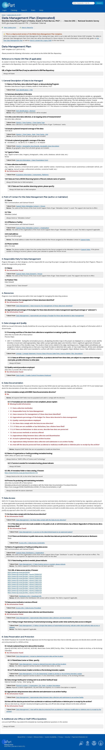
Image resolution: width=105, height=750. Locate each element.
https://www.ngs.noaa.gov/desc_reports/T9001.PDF (25, 580)
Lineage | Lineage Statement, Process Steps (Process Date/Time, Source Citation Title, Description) (49, 353)
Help (41, 10)
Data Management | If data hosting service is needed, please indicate (42, 564)
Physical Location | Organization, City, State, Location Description (38, 685)
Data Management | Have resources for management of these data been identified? (44, 306)
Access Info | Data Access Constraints (32, 543)
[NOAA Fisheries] (87, 745)
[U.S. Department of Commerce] (100, 745)
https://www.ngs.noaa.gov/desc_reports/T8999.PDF (25, 576)
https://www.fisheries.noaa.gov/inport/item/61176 (21, 473)
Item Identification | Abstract (25, 111)
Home (3, 15)
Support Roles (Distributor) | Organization (30, 553)
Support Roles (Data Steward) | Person (29, 274)
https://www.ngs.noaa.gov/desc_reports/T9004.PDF (25, 584)
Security (67, 737)
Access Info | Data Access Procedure (28, 608)
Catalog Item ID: (13, 15)
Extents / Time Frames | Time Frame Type (30, 122)
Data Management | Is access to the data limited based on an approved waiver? (46, 532)
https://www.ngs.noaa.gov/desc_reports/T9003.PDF (25, 582)
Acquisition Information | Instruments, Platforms (32, 175)
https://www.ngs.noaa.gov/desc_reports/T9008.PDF (25, 590)
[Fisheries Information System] (81, 745)
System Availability (50, 737)
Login (4, 10)
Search (24, 10)
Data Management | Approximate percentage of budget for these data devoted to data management (50, 316)
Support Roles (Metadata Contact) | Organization (32, 228)
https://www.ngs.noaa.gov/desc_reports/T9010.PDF (25, 593)
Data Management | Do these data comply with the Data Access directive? (41, 520)
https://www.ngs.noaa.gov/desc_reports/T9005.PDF (25, 586)
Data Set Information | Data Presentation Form (32, 160)
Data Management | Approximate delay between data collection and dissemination (44, 618)
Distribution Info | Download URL (30, 596)
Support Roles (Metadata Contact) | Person (30, 206)
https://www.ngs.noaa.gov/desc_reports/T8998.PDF (25, 574)
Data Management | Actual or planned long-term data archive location (39, 656)
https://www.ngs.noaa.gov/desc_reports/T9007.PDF (25, 588)
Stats (33, 10)
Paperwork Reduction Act (79, 737)
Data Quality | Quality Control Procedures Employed (33, 375)
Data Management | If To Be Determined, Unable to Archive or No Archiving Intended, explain (50, 674)
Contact (29, 737)
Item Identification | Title (24, 90)
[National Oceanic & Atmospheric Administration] (94, 745)
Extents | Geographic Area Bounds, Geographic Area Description (37, 146)
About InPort (21, 737)
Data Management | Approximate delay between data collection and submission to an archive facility (49, 697)
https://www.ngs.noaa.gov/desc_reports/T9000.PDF (25, 578)
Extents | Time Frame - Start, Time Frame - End (32, 134)
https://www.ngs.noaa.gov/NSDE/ (19, 572)
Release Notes (38, 737)
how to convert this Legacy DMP (41, 40)
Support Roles (85, 240)
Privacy (60, 737)
